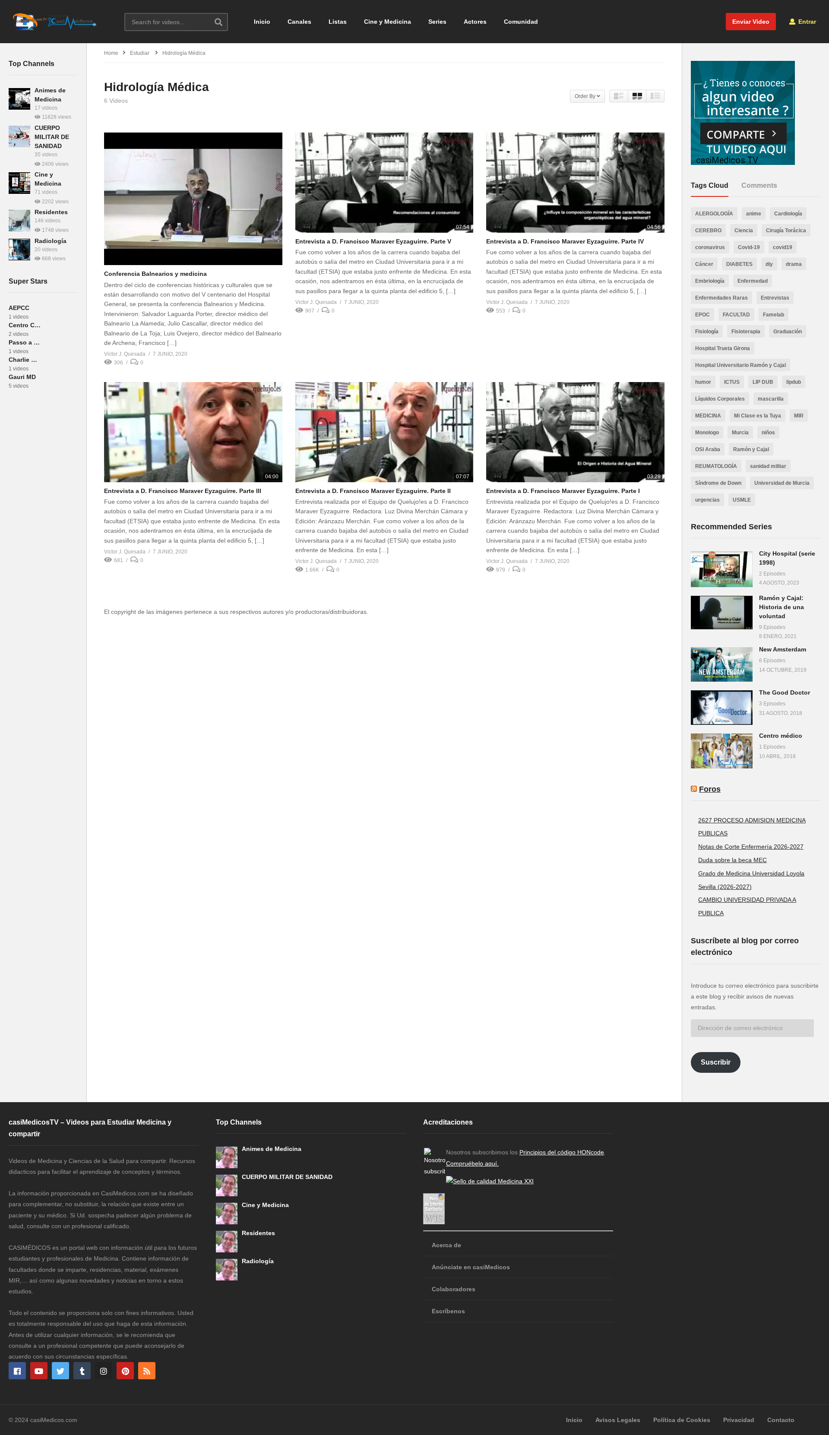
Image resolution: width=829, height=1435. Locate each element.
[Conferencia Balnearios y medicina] (193, 199)
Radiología (50, 240)
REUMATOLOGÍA (716, 466)
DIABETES (739, 264)
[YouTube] (38, 1370)
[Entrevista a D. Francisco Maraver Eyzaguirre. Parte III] (193, 432)
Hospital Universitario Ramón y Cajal (740, 365)
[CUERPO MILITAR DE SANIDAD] (19, 136)
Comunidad (521, 21)
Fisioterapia (745, 332)
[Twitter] (60, 1370)
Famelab (773, 315)
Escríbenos (448, 1311)
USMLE (742, 500)
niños (768, 433)
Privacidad (738, 1419)
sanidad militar (768, 466)
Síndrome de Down (718, 483)
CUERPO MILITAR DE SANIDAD (52, 136)
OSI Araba (707, 449)
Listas (338, 21)
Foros (710, 789)
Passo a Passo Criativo (25, 342)
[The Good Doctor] (722, 707)
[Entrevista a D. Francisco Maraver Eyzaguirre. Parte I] (575, 432)
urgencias (707, 500)
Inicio (262, 21)
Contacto (780, 1419)
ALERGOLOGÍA (714, 214)
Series (437, 21)
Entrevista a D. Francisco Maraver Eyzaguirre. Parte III (182, 490)
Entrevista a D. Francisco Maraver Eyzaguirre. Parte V (373, 241)
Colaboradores (453, 1289)
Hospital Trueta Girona (722, 348)
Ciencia (743, 231)
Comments (759, 185)
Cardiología (788, 214)
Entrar (806, 21)
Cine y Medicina (387, 21)
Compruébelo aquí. (472, 1163)
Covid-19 (749, 247)
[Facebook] (17, 1370)
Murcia (740, 433)
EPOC (702, 315)
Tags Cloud (709, 185)
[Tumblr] (82, 1370)
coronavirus (710, 247)
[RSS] (146, 1370)
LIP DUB (763, 382)
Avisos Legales (617, 1419)
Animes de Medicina (271, 1148)
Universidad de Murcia (782, 483)
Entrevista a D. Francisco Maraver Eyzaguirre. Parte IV (565, 241)
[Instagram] (103, 1370)
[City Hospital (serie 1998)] (722, 569)
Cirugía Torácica (786, 231)
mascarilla (771, 399)
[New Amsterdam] (722, 664)
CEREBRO (708, 231)
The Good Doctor (784, 692)
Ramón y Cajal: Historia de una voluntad (781, 607)
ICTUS (732, 382)
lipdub (793, 382)
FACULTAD (736, 315)
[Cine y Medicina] (19, 183)
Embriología (710, 281)
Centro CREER (25, 325)
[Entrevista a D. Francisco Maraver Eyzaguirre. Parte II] (384, 432)
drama (794, 264)
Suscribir (716, 1062)
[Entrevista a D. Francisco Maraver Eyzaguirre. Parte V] (384, 183)
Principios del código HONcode (561, 1152)
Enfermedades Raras (721, 298)
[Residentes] (19, 220)
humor (703, 382)
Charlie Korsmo (25, 359)
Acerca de (446, 1245)
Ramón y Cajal (751, 449)
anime (753, 214)
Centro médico (780, 735)
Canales (299, 21)
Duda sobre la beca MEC (732, 860)
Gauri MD (22, 376)
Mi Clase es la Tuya (757, 416)
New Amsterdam (782, 649)
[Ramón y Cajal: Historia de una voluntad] (722, 612)
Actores (475, 21)
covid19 (782, 247)
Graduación (787, 332)
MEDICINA (708, 416)
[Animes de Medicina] (19, 99)
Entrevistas (775, 298)
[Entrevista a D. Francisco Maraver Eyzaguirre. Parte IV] (575, 183)
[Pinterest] (125, 1370)
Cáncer (704, 264)
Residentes (51, 212)
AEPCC (19, 307)
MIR (799, 416)
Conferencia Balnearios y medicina (155, 273)
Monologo (707, 433)
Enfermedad (752, 281)
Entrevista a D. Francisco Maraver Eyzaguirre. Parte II (373, 490)
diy (769, 264)
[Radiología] (19, 249)
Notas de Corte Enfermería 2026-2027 (751, 846)
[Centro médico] (722, 750)
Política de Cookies (681, 1419)
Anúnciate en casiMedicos (471, 1267)
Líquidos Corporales (720, 399)
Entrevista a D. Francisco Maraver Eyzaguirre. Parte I (563, 490)
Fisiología (706, 332)
